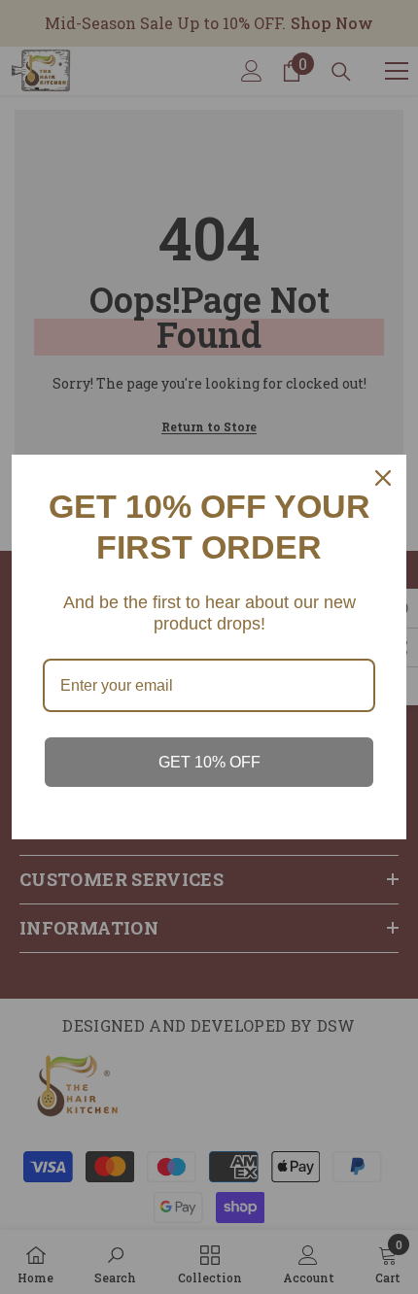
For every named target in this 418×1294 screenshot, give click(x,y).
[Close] (383, 478)
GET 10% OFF (209, 762)
